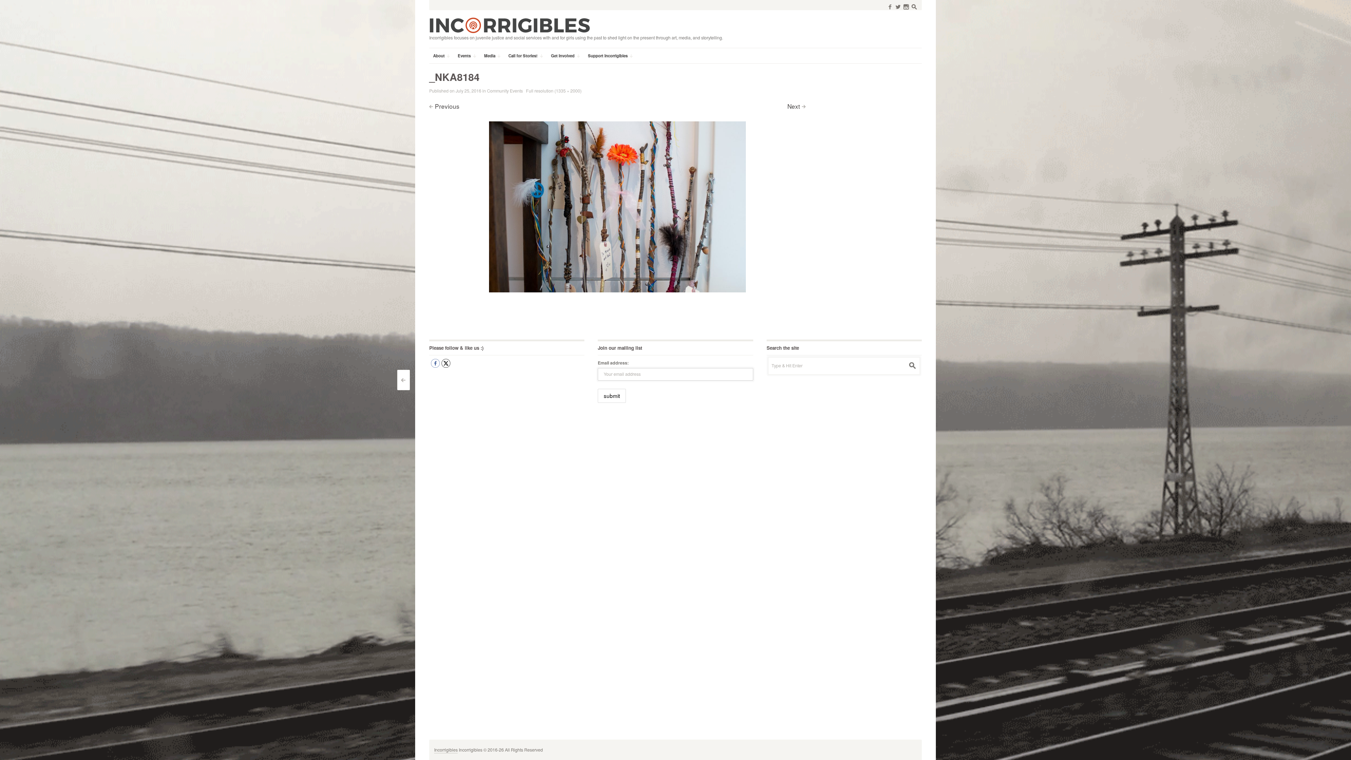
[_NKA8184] (617, 206)
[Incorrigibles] (509, 25)
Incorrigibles (446, 750)
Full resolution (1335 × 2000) (554, 91)
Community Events (505, 91)
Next (793, 106)
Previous (447, 106)
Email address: (613, 363)
